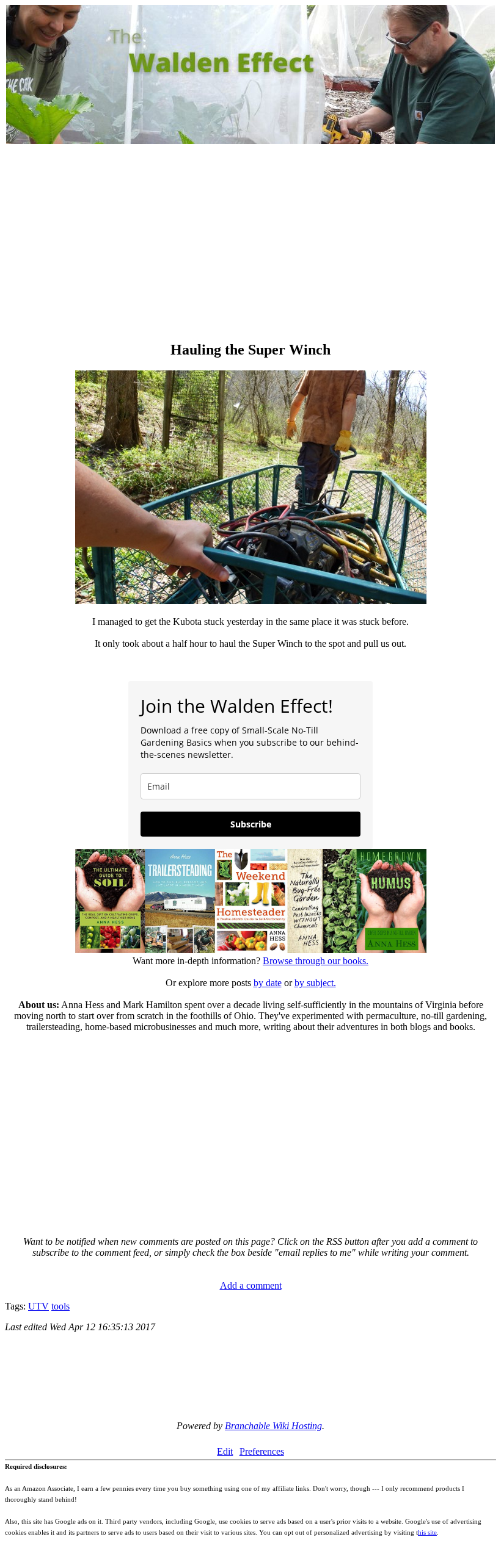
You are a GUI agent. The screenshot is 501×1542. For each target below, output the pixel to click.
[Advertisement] (250, 244)
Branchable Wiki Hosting (273, 1426)
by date (268, 983)
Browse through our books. (315, 961)
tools (60, 1306)
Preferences (262, 1451)
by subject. (315, 983)
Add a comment (251, 1285)
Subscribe (250, 824)
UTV (38, 1306)
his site (427, 1532)
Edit (225, 1451)
